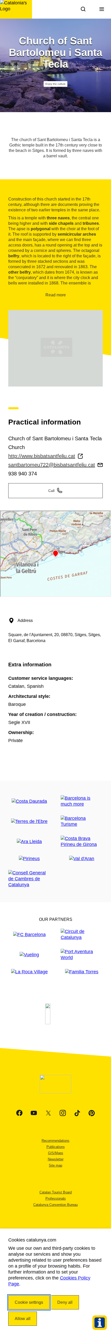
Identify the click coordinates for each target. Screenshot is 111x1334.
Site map (55, 1165)
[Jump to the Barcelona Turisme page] (82, 821)
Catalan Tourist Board (55, 1192)
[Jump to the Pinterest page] (92, 1113)
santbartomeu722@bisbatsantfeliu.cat (51, 465)
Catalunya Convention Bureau (55, 1205)
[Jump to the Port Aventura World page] (82, 955)
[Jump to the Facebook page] (19, 1113)
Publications (55, 1147)
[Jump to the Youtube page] (34, 1113)
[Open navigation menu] (101, 9)
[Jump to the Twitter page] (48, 1113)
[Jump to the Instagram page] (63, 1113)
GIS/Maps (55, 1153)
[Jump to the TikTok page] (77, 1113)
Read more (55, 295)
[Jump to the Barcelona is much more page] (82, 801)
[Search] (83, 9)
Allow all (22, 1318)
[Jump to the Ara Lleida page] (29, 842)
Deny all (65, 1302)
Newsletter (56, 1159)
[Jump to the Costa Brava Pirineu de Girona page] (82, 841)
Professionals (55, 1198)
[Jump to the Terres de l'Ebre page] (29, 821)
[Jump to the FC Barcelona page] (29, 935)
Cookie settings (29, 1302)
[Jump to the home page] (16, 9)
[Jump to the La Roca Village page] (29, 972)
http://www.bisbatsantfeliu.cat (41, 456)
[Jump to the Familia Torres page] (81, 972)
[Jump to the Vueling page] (29, 955)
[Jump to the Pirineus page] (29, 859)
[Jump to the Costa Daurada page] (29, 801)
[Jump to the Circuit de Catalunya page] (82, 934)
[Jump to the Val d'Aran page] (81, 859)
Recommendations (55, 1141)
